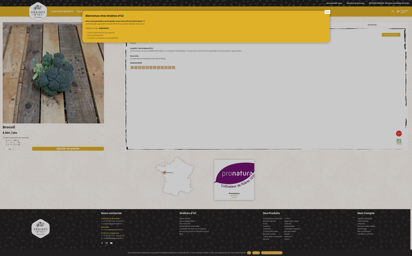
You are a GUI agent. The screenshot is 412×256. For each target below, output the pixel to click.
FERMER (327, 12)
